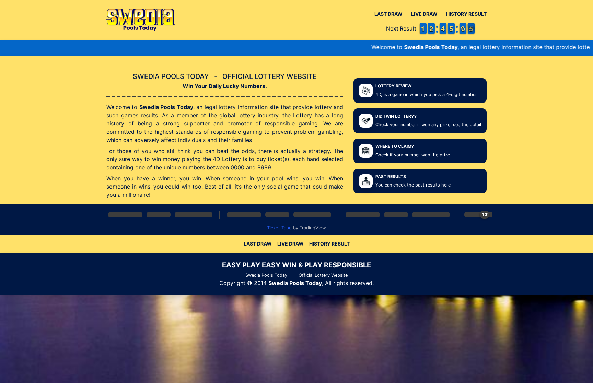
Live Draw (424, 14)
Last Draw (388, 14)
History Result (466, 14)
